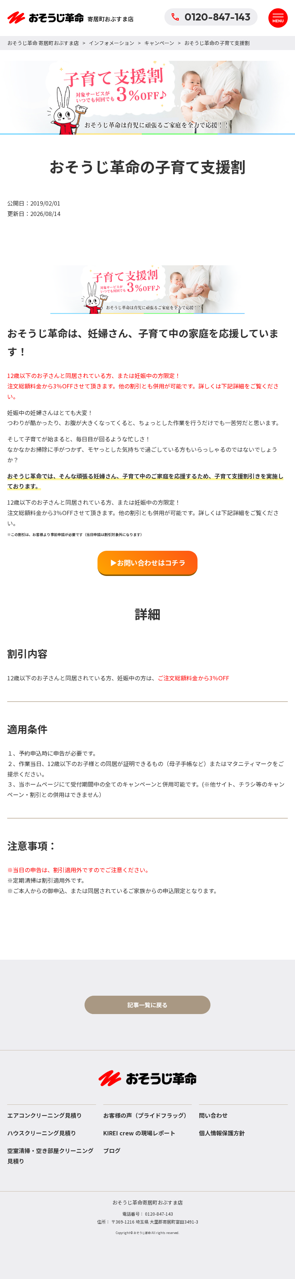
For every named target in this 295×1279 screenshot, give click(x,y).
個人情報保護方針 (222, 1133)
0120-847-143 (217, 16)
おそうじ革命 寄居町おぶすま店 (43, 42)
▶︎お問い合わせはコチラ (147, 563)
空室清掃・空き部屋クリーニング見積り (50, 1155)
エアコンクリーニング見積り (44, 1115)
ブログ (112, 1150)
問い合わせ (213, 1115)
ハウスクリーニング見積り (41, 1133)
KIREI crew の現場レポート (139, 1133)
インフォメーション (111, 42)
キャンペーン (159, 42)
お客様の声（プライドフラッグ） (146, 1115)
